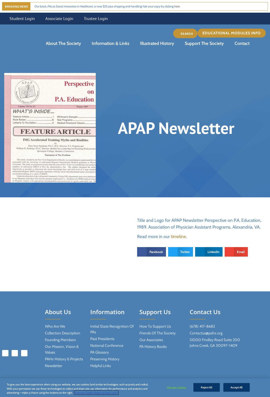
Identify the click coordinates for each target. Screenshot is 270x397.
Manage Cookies (176, 387)
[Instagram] (24, 353)
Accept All (236, 387)
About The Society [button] (63, 43)
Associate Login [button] (59, 18)
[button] (232, 33)
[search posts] (185, 33)
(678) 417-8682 (202, 326)
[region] (135, 387)
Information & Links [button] (110, 43)
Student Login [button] (22, 18)
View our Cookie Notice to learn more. (96, 392)
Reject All (206, 387)
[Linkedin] (15, 353)
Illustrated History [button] (157, 43)
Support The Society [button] (204, 43)
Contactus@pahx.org (206, 333)
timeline (178, 236)
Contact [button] (242, 43)
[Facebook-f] (5, 353)
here (177, 6)
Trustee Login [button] (96, 18)
